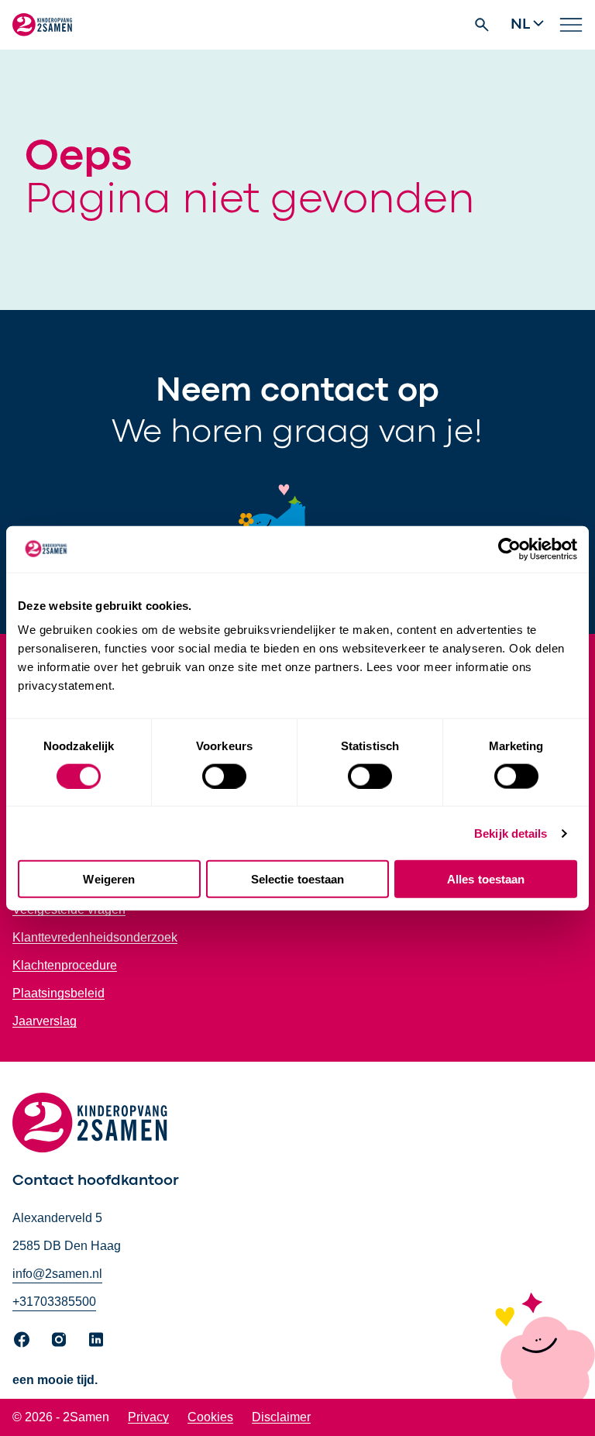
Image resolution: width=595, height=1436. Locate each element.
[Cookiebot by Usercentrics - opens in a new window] (509, 548)
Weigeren (109, 879)
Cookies (210, 1417)
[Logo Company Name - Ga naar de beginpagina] (42, 24)
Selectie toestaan (298, 879)
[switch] (224, 775)
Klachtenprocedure (64, 965)
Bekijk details (510, 832)
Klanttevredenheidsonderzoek (94, 937)
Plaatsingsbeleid (58, 993)
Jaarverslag (44, 1021)
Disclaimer (281, 1417)
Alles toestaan (485, 879)
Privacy (148, 1417)
